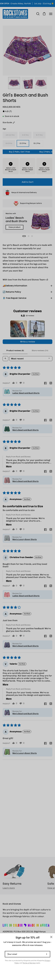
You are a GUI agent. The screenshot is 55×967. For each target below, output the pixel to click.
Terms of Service (29, 963)
